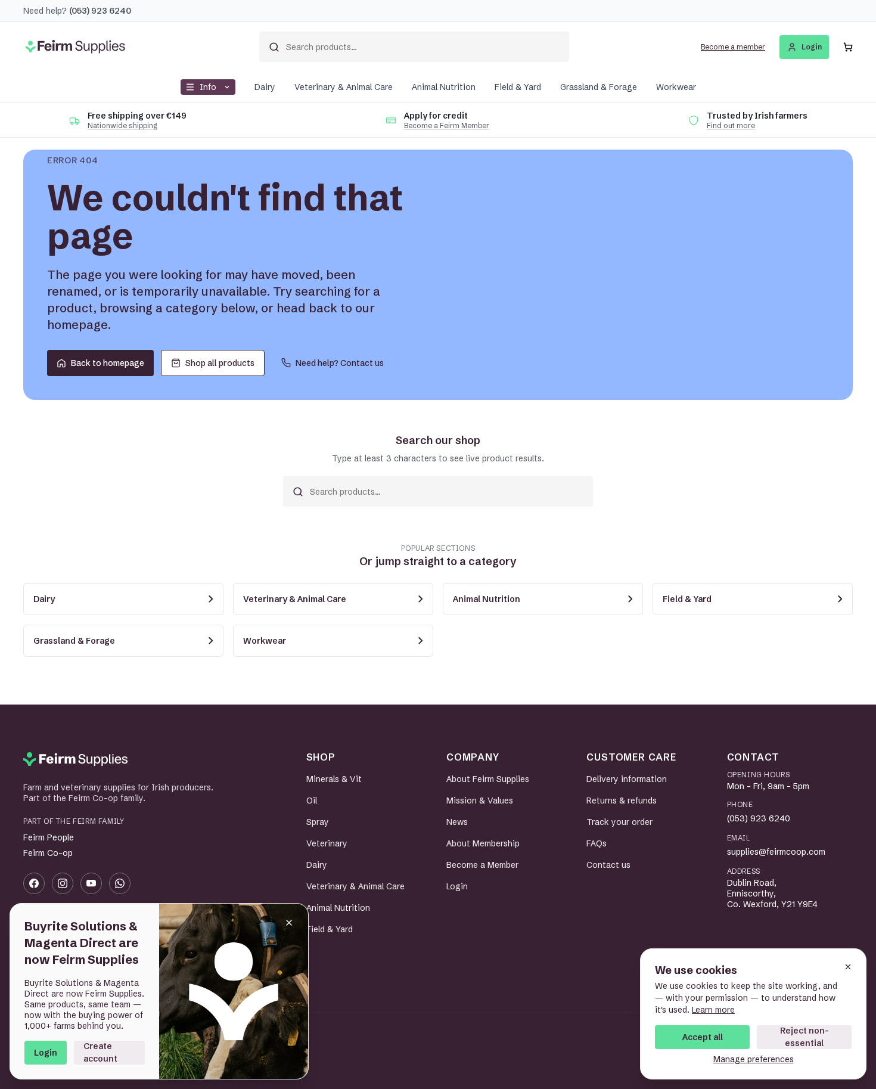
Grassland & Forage (598, 87)
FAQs (596, 843)
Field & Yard (518, 87)
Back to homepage (107, 363)
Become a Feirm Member (446, 125)
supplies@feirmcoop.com (776, 851)
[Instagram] (62, 883)
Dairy (264, 87)
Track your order (619, 822)
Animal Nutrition (444, 87)
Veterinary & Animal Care (343, 87)
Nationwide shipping (122, 125)
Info (208, 87)
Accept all (702, 1037)
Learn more (713, 1009)
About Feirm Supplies (487, 779)
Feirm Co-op (48, 853)
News (457, 822)
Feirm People (48, 837)
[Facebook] (34, 883)
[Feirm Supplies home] (75, 759)
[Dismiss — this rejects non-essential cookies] (848, 966)
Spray (317, 822)
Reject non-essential (804, 1036)
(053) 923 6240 (758, 818)
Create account (100, 1052)
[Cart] (848, 47)
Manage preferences (753, 1059)
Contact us (608, 865)
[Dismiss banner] (289, 922)
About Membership (483, 843)
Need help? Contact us (340, 363)
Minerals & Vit (334, 779)
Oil (311, 800)
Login (45, 1052)
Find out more (731, 125)
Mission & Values (479, 800)
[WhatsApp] (120, 883)
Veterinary (326, 843)
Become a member (733, 46)
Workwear (676, 87)
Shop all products (219, 363)
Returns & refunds (621, 800)
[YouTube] (91, 883)
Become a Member (482, 865)
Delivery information (626, 779)
